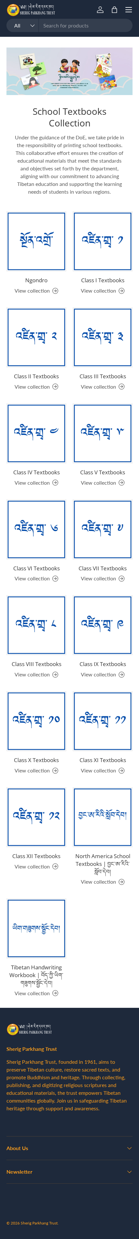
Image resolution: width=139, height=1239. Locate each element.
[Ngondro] (36, 241)
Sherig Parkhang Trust (39, 1223)
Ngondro (36, 280)
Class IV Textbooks (36, 472)
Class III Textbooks (103, 376)
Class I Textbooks (102, 280)
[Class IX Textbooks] (102, 625)
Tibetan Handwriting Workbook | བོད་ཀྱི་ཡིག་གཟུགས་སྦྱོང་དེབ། (36, 975)
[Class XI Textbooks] (102, 721)
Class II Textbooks (36, 376)
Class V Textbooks (102, 472)
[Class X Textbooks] (36, 721)
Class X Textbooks (36, 760)
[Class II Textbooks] (36, 337)
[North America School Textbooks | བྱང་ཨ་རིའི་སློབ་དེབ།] (102, 817)
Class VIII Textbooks (36, 664)
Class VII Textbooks (103, 568)
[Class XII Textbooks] (36, 817)
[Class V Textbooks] (102, 433)
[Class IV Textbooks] (36, 433)
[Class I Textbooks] (102, 241)
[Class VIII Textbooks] (36, 625)
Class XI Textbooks (103, 760)
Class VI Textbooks (36, 568)
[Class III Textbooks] (102, 337)
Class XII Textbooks (36, 856)
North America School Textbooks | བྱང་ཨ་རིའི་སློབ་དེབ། (102, 863)
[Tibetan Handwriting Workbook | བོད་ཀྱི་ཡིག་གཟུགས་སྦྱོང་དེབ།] (36, 928)
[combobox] (69, 25)
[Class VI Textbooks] (36, 529)
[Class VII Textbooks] (102, 529)
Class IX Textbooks (103, 664)
